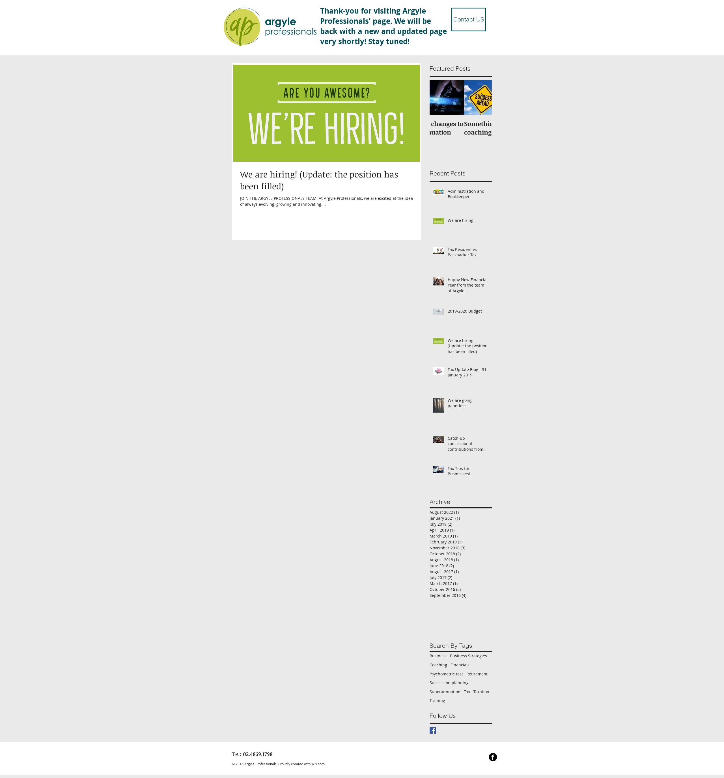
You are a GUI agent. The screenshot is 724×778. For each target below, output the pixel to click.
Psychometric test (446, 674)
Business (438, 655)
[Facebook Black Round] (493, 757)
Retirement (477, 674)
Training (437, 700)
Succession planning (449, 682)
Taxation (481, 691)
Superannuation (445, 691)
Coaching (438, 665)
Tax (467, 691)
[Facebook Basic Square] (433, 730)
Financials (460, 665)
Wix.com (318, 764)
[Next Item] (482, 97)
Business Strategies (468, 655)
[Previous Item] (438, 97)
